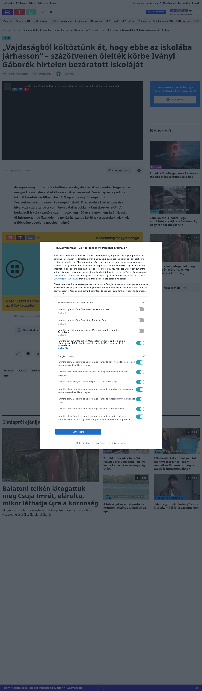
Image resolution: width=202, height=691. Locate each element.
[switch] (140, 309)
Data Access (101, 443)
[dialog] (101, 345)
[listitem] (101, 302)
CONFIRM (78, 432)
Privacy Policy (119, 443)
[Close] (156, 248)
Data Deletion (83, 443)
